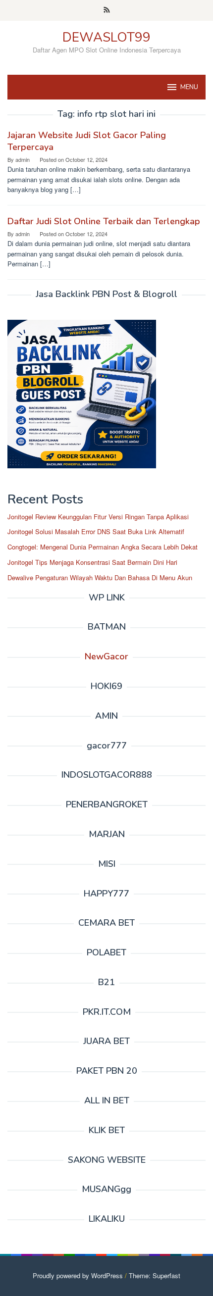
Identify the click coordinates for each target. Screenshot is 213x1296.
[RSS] (106, 10)
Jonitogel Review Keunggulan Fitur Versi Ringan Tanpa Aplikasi (98, 516)
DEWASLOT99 (106, 37)
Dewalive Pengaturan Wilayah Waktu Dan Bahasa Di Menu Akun (99, 577)
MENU (189, 87)
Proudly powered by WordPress (78, 1275)
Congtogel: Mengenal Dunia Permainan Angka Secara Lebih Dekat (102, 546)
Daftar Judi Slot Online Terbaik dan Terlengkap (103, 221)
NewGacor (106, 656)
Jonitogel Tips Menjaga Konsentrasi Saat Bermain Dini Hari (92, 562)
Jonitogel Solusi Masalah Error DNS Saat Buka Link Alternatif (95, 531)
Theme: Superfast (154, 1275)
